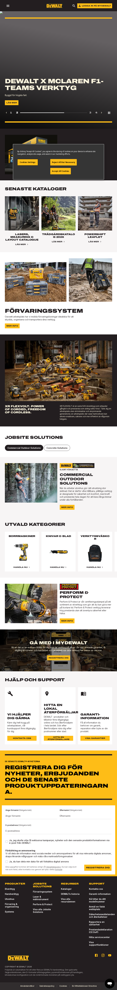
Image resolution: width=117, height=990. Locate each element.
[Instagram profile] (103, 955)
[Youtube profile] (109, 955)
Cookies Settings (27, 162)
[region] (58, 555)
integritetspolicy (53, 867)
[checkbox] (6, 841)
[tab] (24, 448)
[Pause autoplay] (109, 112)
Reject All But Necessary (63, 162)
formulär (58, 869)
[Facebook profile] (96, 955)
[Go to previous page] (6, 112)
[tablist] (58, 448)
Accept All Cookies (60, 171)
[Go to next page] (101, 112)
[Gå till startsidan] (54, 6)
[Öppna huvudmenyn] (8, 6)
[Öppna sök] (74, 6)
